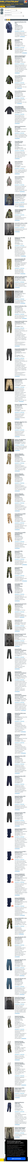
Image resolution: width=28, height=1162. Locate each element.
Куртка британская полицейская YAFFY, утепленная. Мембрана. (20, 107)
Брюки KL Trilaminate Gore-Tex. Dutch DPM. (21, 405)
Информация (8, 5)
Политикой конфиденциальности (13, 1149)
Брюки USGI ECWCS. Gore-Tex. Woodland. (21, 919)
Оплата (12, 3)
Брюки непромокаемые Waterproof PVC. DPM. (20, 56)
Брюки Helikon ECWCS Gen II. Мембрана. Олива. (21, 322)
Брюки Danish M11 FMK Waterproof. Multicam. (20, 259)
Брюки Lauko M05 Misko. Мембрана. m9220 (20, 440)
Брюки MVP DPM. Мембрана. (19, 40)
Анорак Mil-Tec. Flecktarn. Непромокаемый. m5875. (20, 195)
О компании (2, 3)
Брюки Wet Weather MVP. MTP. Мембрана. (20, 938)
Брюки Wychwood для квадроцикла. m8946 (20, 998)
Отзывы (17, 3)
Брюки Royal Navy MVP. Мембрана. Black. (20, 797)
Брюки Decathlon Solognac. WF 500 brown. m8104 (21, 277)
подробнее (22, 36)
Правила (21, 3)
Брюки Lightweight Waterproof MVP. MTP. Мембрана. (19, 455)
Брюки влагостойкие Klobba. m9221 (19, 1088)
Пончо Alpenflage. (19, 161)
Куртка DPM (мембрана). (20, 76)
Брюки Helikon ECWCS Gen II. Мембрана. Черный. (21, 349)
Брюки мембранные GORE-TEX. (19, 1103)
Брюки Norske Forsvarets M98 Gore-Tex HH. (20, 604)
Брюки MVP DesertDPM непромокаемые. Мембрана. (20, 515)
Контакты (2, 5)
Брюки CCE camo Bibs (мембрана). (20, 238)
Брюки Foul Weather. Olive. (21, 306)
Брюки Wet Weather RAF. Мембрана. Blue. (20, 960)
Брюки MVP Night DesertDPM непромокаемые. (19, 585)
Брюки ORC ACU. (19, 620)
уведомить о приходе (19, 31)
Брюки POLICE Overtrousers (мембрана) (20, 650)
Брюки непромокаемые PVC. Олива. (20, 127)
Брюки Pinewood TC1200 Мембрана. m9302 (20, 635)
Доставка (8, 3)
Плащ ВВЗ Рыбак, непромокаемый (19, 142)
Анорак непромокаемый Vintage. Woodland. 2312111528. (20, 210)
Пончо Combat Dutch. (19, 176)
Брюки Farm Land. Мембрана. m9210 (19, 291)
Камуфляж (7, 8)
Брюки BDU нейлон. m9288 (21, 223)
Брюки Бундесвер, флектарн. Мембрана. (20, 1017)
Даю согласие (16, 1158)
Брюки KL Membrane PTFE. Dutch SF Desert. (21, 380)
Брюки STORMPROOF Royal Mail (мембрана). (20, 875)
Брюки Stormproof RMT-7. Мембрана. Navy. (20, 829)
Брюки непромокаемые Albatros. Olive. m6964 (20, 1128)
